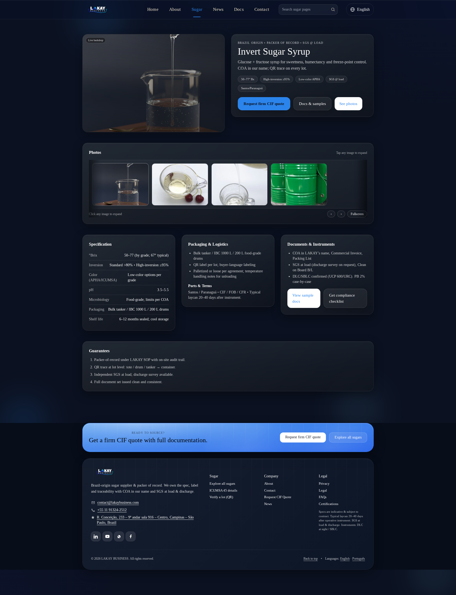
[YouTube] (107, 536)
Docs (239, 9)
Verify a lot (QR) (221, 497)
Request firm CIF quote (264, 104)
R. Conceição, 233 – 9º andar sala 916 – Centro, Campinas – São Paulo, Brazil (145, 520)
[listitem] (120, 184)
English (345, 558)
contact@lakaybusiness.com (118, 502)
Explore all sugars (348, 437)
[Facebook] (130, 536)
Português (358, 558)
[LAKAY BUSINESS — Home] (97, 9)
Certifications (328, 504)
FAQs (322, 497)
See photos (348, 104)
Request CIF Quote (277, 497)
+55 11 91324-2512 (112, 510)
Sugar (197, 9)
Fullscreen (357, 214)
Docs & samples (312, 104)
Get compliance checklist (342, 298)
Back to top (310, 558)
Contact (261, 9)
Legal (323, 490)
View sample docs (303, 298)
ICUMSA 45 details (223, 490)
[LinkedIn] (96, 536)
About (175, 9)
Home (153, 9)
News (218, 9)
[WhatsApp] (119, 536)
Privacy (324, 483)
